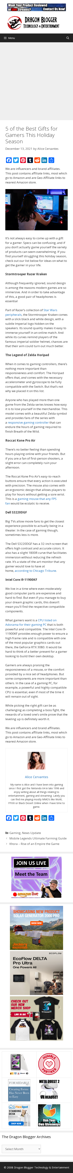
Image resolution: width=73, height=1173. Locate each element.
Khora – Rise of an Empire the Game (34, 844)
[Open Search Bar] (68, 37)
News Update (31, 833)
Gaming (15, 833)
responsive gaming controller (28, 422)
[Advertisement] (36, 80)
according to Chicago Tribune (35, 571)
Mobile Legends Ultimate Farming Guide (38, 838)
